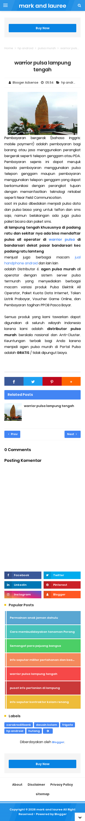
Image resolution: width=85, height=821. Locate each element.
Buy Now (42, 28)
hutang (34, 731)
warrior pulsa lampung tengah (49, 406)
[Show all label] (48, 731)
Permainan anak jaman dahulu (34, 618)
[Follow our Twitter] (62, 575)
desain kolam (46, 725)
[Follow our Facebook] (22, 575)
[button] (71, 381)
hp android (70, 82)
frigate (67, 725)
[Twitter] (33, 381)
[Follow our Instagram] (22, 594)
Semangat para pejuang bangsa (35, 646)
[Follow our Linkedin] (22, 585)
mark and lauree (49, 809)
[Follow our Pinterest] (62, 585)
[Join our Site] (62, 594)
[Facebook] (14, 381)
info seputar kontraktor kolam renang (39, 702)
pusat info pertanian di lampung (35, 688)
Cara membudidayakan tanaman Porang (42, 632)
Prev (14, 434)
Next (71, 434)
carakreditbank (18, 725)
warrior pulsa (62, 239)
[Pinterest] (52, 381)
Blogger (58, 742)
